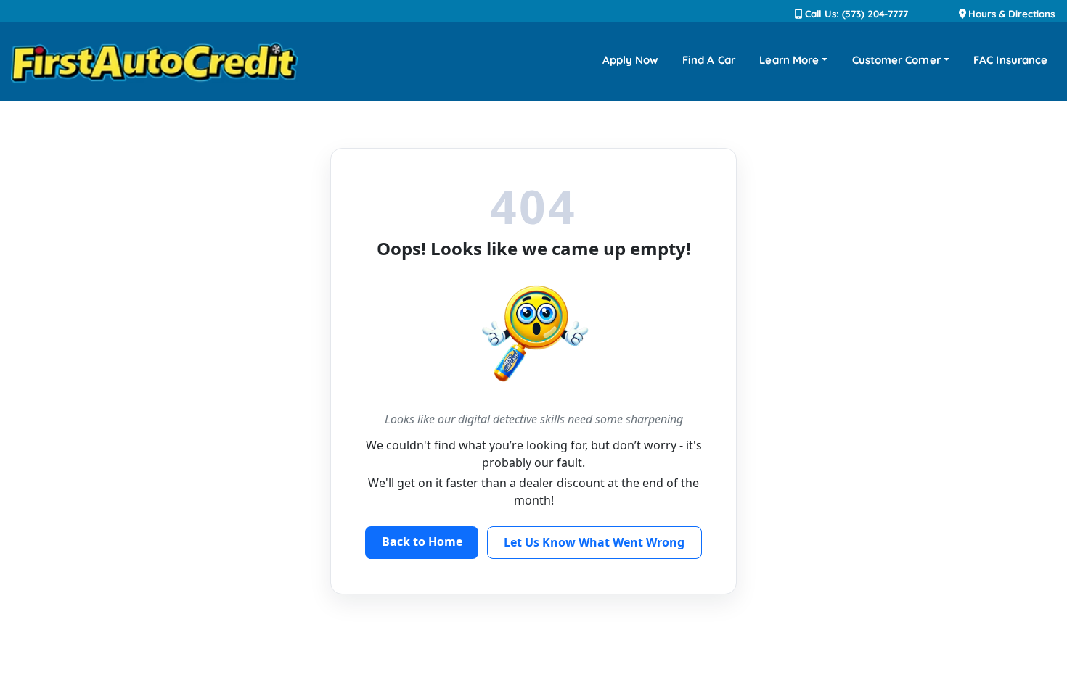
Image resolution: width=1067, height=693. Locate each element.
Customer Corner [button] (896, 60)
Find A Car (708, 60)
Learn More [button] (789, 60)
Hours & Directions (1010, 14)
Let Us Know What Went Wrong (594, 542)
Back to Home (422, 541)
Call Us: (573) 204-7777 (855, 14)
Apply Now (630, 60)
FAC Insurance (1010, 60)
